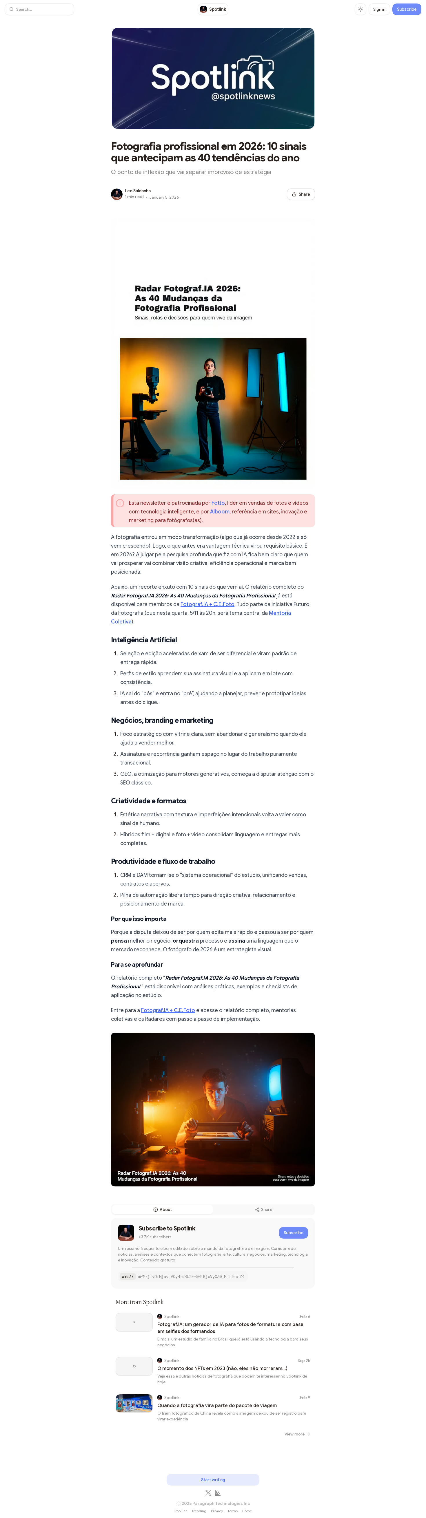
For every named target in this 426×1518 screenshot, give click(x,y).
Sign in (379, 9)
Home (247, 1511)
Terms (232, 1511)
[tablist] (213, 1209)
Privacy (217, 1511)
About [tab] (166, 1209)
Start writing (213, 1479)
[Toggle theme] (360, 9)
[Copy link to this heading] (105, 640)
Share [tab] (266, 1209)
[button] (39, 9)
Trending (199, 1511)
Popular (180, 1511)
